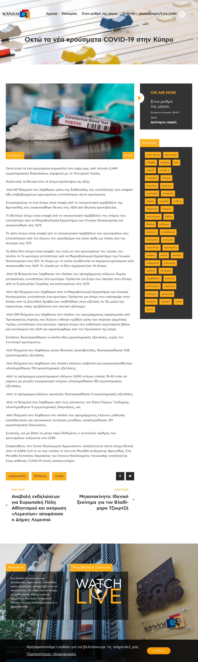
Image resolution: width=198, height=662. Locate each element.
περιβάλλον (153, 278)
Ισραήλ (150, 170)
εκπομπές (152, 240)
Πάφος (150, 201)
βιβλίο (168, 216)
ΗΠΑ (176, 162)
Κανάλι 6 (164, 170)
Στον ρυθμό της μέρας (162, 104)
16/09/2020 (15, 155)
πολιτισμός (153, 286)
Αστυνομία (171, 155)
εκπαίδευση (168, 232)
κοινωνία (168, 240)
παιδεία (151, 271)
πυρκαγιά (169, 286)
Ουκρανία (168, 193)
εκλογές (151, 232)
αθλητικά (152, 209)
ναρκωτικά (153, 263)
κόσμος (151, 255)
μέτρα (163, 255)
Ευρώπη (164, 162)
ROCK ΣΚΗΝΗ (153, 155)
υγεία (59, 476)
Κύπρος (40, 476)
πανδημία (165, 271)
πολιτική (169, 278)
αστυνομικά (153, 216)
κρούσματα (170, 247)
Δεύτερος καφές (164, 122)
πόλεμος (151, 294)
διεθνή (150, 224)
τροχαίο (165, 301)
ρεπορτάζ (167, 294)
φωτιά (150, 309)
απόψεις (167, 209)
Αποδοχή (159, 650)
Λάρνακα (152, 186)
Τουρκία (163, 201)
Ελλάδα (151, 162)
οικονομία (169, 263)
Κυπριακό (152, 178)
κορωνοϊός (17, 476)
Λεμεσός (167, 186)
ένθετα (177, 201)
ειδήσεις (164, 224)
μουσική (177, 255)
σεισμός (151, 301)
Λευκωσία (152, 193)
